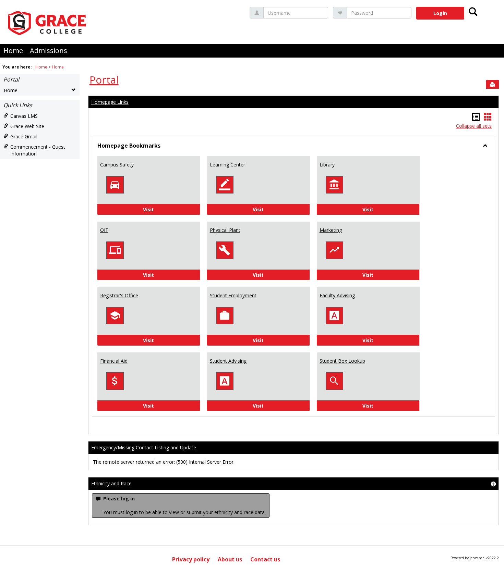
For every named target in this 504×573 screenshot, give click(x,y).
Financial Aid (114, 361)
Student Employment (233, 295)
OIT (104, 230)
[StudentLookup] (334, 381)
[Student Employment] (225, 315)
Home (13, 50)
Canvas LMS (24, 116)
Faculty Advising (337, 295)
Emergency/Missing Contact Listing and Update (143, 447)
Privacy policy (190, 559)
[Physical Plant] (225, 250)
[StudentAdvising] (225, 381)
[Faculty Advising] (334, 315)
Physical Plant (225, 230)
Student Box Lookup (342, 361)
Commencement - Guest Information (37, 150)
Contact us (265, 559)
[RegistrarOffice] (115, 315)
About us (230, 559)
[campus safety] (115, 184)
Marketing (331, 230)
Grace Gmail (23, 136)
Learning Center (227, 164)
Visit (167, 209)
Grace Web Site (27, 126)
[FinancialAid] (115, 381)
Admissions (48, 50)
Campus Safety (117, 164)
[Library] (334, 184)
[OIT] (115, 250)
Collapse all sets (474, 126)
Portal (11, 79)
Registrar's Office (119, 295)
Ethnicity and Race (111, 483)
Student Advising (228, 361)
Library (327, 164)
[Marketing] (334, 250)
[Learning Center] (225, 184)
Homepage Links (110, 102)
